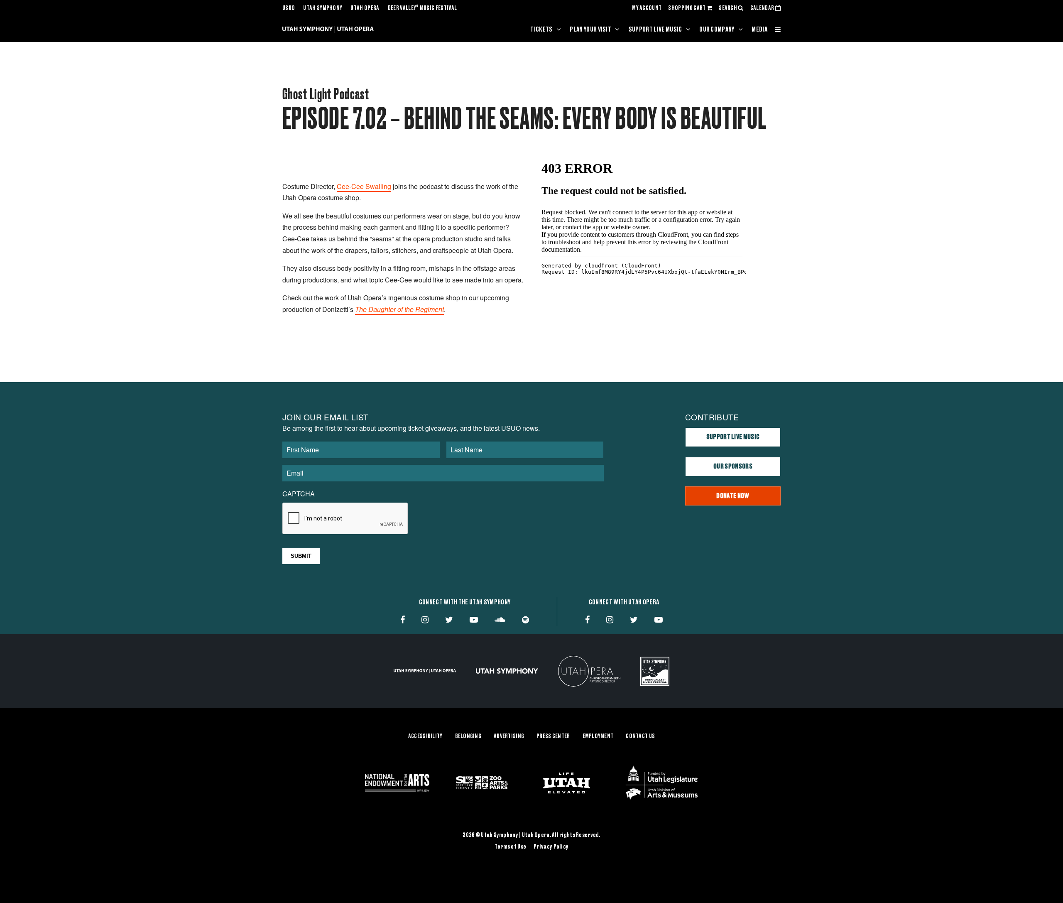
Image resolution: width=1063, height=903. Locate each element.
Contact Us (640, 736)
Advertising (509, 736)
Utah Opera (364, 8)
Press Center (553, 736)
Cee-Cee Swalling (364, 186)
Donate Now (732, 496)
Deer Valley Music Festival (422, 8)
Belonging (468, 736)
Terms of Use (510, 847)
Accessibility (425, 736)
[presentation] (345, 519)
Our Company (717, 29)
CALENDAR (762, 8)
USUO (288, 8)
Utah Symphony (322, 8)
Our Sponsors (732, 466)
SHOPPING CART (687, 8)
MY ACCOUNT (646, 8)
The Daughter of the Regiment (399, 309)
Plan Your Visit (590, 29)
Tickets (541, 29)
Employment (598, 736)
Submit (301, 556)
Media (759, 29)
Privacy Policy (551, 847)
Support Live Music (655, 29)
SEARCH (728, 8)
